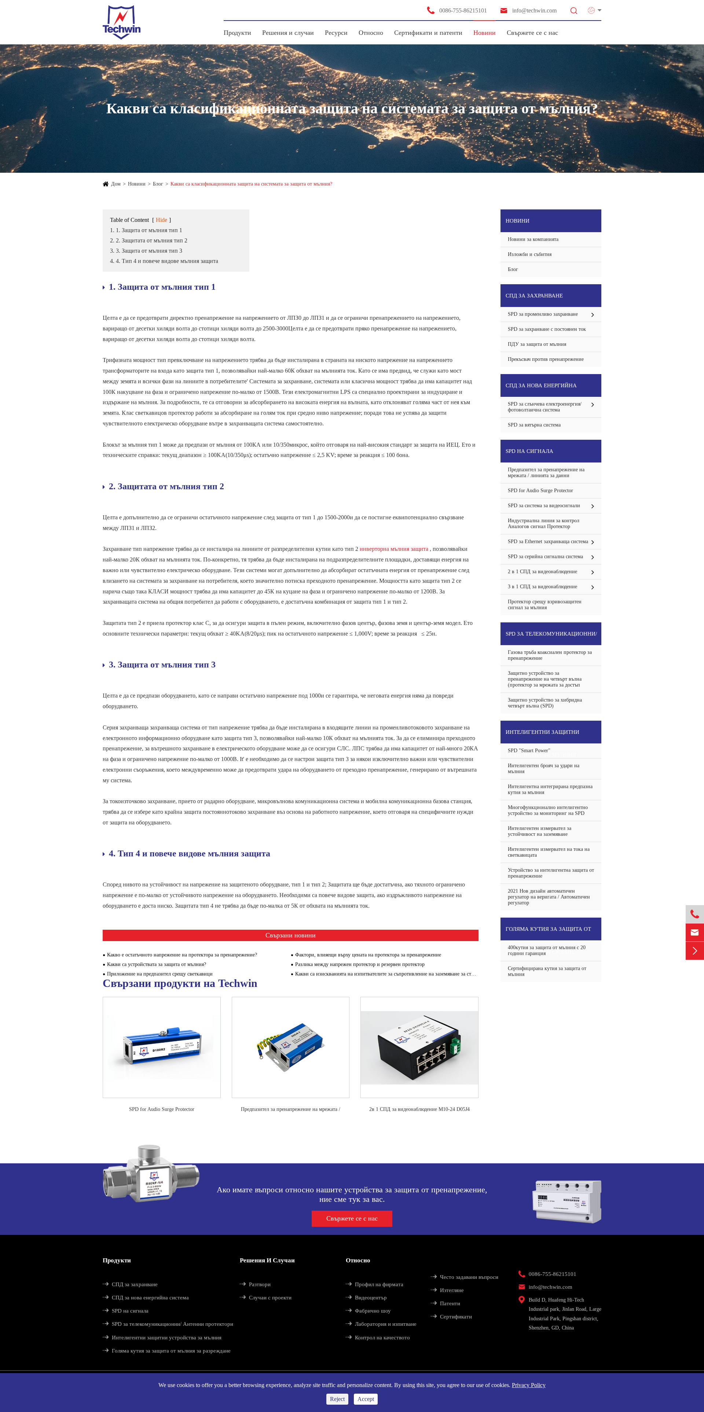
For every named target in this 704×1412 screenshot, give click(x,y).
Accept (366, 1399)
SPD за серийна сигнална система (545, 556)
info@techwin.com (528, 10)
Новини (484, 32)
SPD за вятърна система (534, 425)
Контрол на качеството (378, 1337)
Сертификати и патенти (428, 32)
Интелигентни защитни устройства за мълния (542, 736)
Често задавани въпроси (464, 1277)
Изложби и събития (529, 254)
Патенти (445, 1303)
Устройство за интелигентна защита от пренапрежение (551, 873)
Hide (161, 220)
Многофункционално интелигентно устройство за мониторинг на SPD (548, 810)
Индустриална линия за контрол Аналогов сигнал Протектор (543, 523)
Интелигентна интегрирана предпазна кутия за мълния (550, 789)
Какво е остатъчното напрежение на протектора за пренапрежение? (182, 955)
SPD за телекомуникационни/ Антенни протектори (551, 638)
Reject (337, 1399)
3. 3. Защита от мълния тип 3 (146, 251)
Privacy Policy (529, 1385)
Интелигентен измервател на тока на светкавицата (549, 852)
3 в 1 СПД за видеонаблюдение (542, 586)
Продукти (237, 32)
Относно (371, 32)
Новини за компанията (533, 239)
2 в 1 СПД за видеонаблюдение (542, 571)
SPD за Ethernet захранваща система (548, 541)
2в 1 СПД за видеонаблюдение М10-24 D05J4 (419, 1109)
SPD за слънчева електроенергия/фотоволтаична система (545, 407)
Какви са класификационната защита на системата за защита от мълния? (251, 184)
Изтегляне (447, 1290)
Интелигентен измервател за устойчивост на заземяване (539, 831)
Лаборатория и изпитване (381, 1324)
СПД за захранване (534, 296)
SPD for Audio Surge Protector (161, 1109)
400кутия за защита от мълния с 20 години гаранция (547, 950)
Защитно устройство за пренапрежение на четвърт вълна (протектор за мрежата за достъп (545, 679)
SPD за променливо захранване (543, 314)
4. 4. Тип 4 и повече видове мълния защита (164, 261)
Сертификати (451, 1317)
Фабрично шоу (368, 1311)
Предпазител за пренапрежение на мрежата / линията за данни (290, 1109)
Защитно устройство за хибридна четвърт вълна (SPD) (545, 703)
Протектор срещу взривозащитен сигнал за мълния (545, 604)
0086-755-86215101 (456, 10)
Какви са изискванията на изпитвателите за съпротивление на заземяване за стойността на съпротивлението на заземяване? (387, 974)
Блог (158, 184)
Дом (116, 184)
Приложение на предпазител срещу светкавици (160, 974)
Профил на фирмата (374, 1284)
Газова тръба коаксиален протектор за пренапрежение (550, 655)
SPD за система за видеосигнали (544, 505)
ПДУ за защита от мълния (537, 344)
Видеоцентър (366, 1298)
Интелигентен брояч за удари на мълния (543, 768)
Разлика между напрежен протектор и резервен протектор (360, 964)
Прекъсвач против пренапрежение (546, 359)
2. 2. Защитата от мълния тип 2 (148, 240)
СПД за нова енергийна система (541, 390)
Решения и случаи (288, 32)
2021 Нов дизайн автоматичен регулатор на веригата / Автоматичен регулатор (549, 897)
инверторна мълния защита (395, 549)
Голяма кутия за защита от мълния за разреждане (548, 933)
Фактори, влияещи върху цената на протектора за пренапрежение (368, 955)
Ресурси (336, 32)
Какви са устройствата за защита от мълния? (156, 964)
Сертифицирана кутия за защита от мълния (547, 971)
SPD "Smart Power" (529, 750)
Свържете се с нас (532, 32)
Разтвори (255, 1284)
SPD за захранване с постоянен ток (547, 329)
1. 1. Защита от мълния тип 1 (146, 230)
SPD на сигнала (529, 451)
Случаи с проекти (266, 1298)
